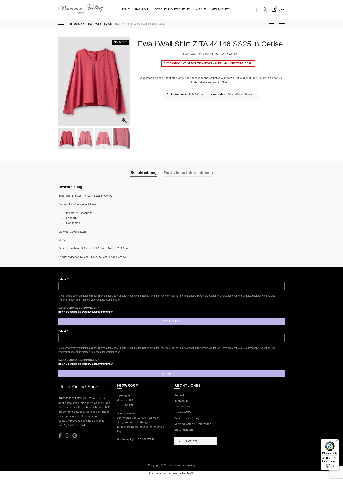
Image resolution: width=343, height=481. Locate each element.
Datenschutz (182, 406)
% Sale (200, 9)
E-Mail (63, 279)
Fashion (141, 9)
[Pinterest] (74, 435)
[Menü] (336, 441)
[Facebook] (60, 435)
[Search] (265, 9)
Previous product (272, 24)
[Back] (61, 24)
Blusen (108, 23)
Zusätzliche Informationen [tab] (188, 172)
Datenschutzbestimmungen (105, 299)
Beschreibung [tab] (143, 172)
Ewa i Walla (94, 23)
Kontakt (179, 395)
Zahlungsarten (183, 429)
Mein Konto (221, 9)
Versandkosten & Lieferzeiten (192, 423)
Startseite (79, 23)
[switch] (330, 466)
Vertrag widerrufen (195, 440)
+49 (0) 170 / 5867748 (72, 425)
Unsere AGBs (182, 412)
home (125, 9)
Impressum (181, 400)
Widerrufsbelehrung (186, 418)
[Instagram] (67, 435)
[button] (125, 83)
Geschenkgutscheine (172, 9)
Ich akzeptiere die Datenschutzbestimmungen (87, 311)
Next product (282, 24)
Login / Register (256, 10)
